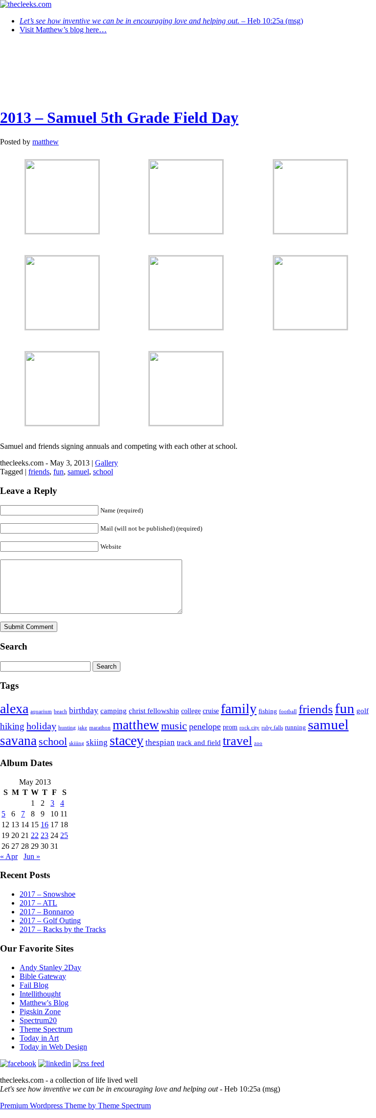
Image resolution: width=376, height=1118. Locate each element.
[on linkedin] (54, 1063)
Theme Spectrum (46, 1029)
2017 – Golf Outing (50, 920)
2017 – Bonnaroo (47, 912)
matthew (45, 142)
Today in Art (39, 1038)
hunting (67, 727)
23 (44, 835)
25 (64, 835)
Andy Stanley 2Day (50, 967)
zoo (258, 743)
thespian (160, 742)
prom (230, 727)
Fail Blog (34, 985)
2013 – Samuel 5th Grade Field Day (119, 117)
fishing (267, 711)
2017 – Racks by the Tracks (63, 929)
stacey (126, 740)
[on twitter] (18, 1063)
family (239, 708)
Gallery (106, 463)
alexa (14, 708)
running (295, 727)
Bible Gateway (43, 976)
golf (362, 711)
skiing (97, 742)
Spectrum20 (38, 1020)
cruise (211, 711)
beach (60, 711)
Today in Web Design (53, 1047)
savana (18, 740)
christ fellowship (154, 711)
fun (58, 471)
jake (82, 727)
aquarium (41, 711)
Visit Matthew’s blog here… (63, 29)
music (174, 726)
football (288, 711)
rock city (249, 727)
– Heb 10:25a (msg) (161, 21)
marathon (100, 727)
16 (44, 824)
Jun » (32, 856)
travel (237, 741)
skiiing (76, 743)
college (191, 711)
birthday (83, 710)
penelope (205, 726)
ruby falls (272, 727)
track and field (199, 742)
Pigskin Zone (40, 1011)
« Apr (9, 856)
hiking (12, 726)
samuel (78, 471)
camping (113, 711)
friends (38, 471)
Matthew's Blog (44, 1003)
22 (35, 835)
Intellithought (40, 994)
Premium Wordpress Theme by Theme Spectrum (75, 1105)
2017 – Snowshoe (47, 894)
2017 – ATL (38, 903)
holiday (41, 726)
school (103, 471)
